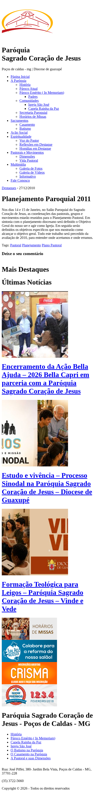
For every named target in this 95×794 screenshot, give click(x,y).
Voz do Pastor (29, 140)
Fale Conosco (20, 180)
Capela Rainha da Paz (43, 108)
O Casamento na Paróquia (29, 754)
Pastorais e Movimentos (27, 152)
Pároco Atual (28, 88)
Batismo (25, 128)
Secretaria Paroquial (33, 112)
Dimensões (27, 156)
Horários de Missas (32, 116)
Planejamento (31, 245)
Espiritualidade (21, 136)
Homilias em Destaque (35, 148)
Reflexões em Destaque (35, 144)
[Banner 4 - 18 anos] (29, 705)
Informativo (27, 176)
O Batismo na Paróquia (27, 750)
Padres (33, 96)
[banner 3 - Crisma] (29, 683)
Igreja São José (38, 104)
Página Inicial (20, 77)
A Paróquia (18, 81)
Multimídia (18, 164)
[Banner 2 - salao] (29, 661)
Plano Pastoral (52, 245)
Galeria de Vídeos (32, 172)
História (24, 84)
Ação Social (19, 132)
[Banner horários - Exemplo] (29, 639)
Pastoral (15, 245)
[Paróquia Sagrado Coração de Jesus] (27, 40)
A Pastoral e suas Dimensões (31, 758)
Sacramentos (19, 120)
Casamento (27, 124)
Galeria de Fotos (30, 168)
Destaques (9, 188)
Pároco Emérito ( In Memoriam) (41, 92)
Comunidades (29, 100)
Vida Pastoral (28, 160)
